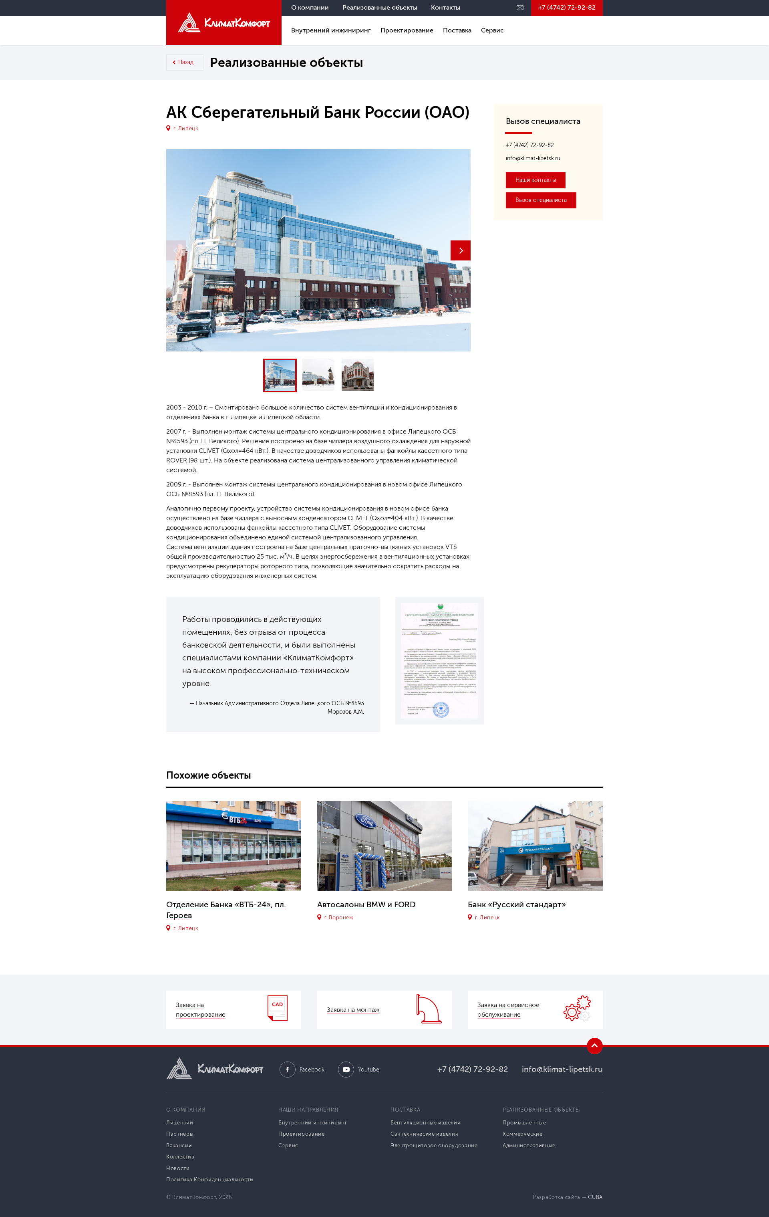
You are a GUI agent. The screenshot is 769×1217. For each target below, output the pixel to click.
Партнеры (180, 1134)
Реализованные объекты (379, 7)
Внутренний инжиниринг (331, 30)
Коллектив (180, 1157)
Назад (185, 62)
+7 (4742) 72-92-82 (567, 7)
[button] (461, 250)
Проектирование (406, 30)
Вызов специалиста (541, 200)
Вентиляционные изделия (425, 1123)
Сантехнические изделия (424, 1134)
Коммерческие (522, 1134)
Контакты (445, 7)
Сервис (492, 30)
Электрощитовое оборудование (434, 1145)
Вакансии (179, 1145)
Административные (529, 1145)
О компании (310, 7)
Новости (178, 1168)
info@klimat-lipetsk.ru (533, 158)
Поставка (457, 30)
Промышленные (524, 1123)
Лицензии (179, 1123)
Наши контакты (535, 180)
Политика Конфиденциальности (210, 1180)
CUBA (595, 1197)
